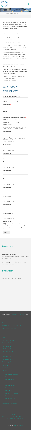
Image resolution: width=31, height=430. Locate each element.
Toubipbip (14, 314)
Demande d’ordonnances (9, 401)
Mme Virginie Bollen (10, 377)
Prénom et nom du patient (12, 96)
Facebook (4, 323)
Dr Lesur (17, 120)
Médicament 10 (8, 213)
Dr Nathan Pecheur (8, 359)
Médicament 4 (7, 162)
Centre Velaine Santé (8, 340)
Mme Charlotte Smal (10, 379)
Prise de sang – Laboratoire (9, 403)
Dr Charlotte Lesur (8, 351)
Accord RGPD (7, 222)
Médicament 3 (7, 153)
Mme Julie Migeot (9, 390)
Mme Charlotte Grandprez (11, 374)
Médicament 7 (7, 187)
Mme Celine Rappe (10, 398)
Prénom (5, 101)
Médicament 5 (7, 170)
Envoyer (6, 232)
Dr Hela (16, 122)
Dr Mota (7, 122)
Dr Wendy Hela (7, 348)
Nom (17, 101)
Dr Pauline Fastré (7, 346)
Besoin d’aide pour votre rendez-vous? (12, 325)
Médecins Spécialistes (8, 362)
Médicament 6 (7, 179)
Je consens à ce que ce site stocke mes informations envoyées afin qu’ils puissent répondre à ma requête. (14, 226)
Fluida (14, 425)
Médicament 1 (8, 131)
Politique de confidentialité (9, 328)
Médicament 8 (7, 196)
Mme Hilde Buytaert (10, 385)
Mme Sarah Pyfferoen (10, 395)
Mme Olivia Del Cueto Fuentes (13, 388)
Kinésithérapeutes (8, 371)
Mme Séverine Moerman (11, 393)
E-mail (5, 111)
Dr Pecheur (8, 125)
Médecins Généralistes (8, 343)
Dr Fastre (8, 120)
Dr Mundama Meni (8, 365)
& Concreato (21, 314)
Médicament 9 (7, 204)
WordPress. (20, 425)
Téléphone (7, 104)
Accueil (4, 337)
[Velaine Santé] (4, 4)
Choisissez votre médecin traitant (14, 118)
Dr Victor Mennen (7, 354)
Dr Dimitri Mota (7, 356)
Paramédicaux (6, 367)
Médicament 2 (7, 145)
